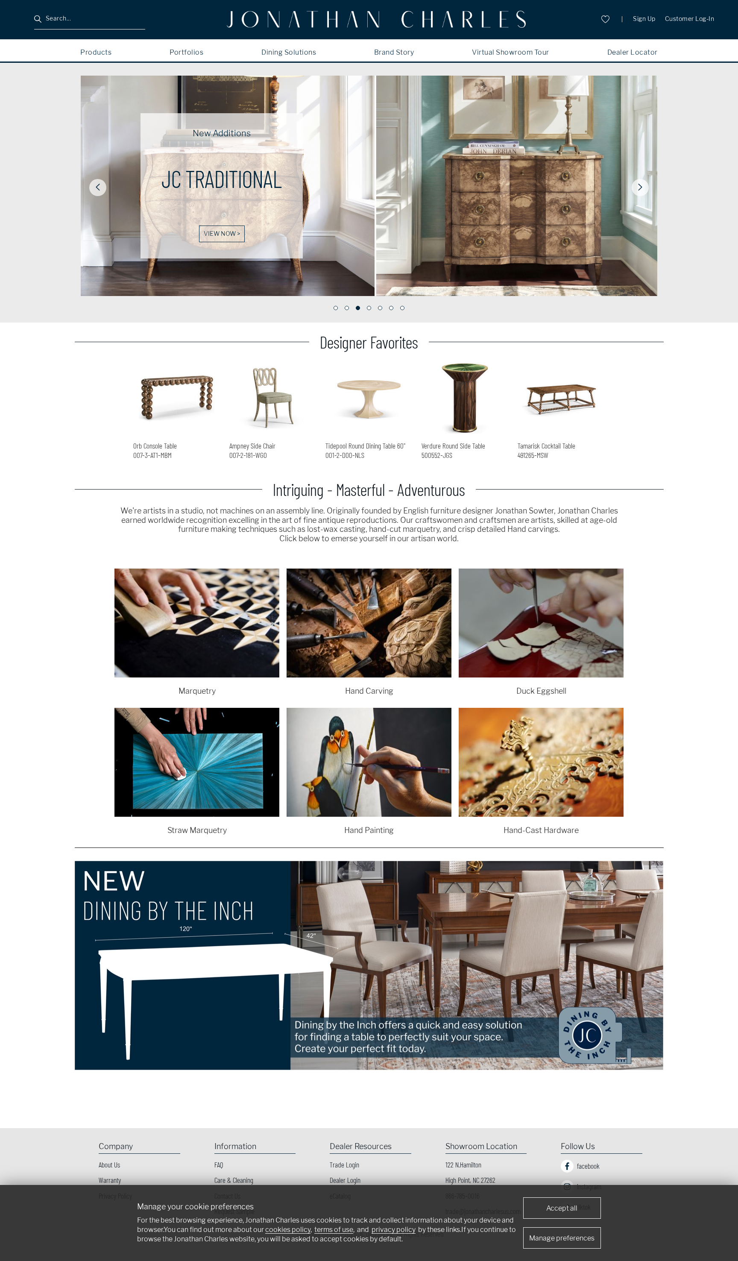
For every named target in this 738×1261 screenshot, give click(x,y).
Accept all (561, 1208)
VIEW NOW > (222, 234)
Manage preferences (561, 1238)
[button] (97, 187)
